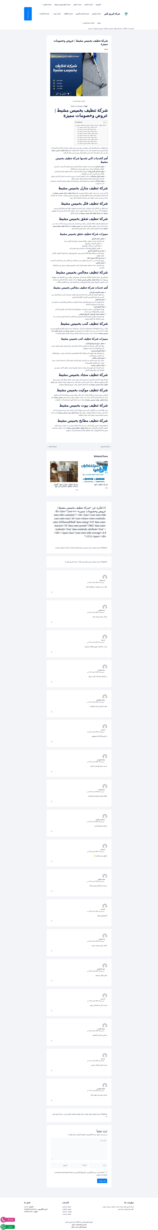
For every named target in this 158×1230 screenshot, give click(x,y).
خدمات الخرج (47, 4)
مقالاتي (125, 28)
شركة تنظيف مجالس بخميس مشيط (89, 133)
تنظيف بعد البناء (67, 1211)
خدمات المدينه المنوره (82, 13)
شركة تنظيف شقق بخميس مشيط (88, 131)
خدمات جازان (77, 4)
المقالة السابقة (105, 446)
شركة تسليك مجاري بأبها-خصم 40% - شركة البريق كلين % (82, 562)
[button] (42, 4)
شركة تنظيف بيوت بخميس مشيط (88, 141)
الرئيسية (98, 4)
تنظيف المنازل (66, 1207)
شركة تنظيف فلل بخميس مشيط (88, 129)
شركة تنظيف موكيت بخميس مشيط (89, 139)
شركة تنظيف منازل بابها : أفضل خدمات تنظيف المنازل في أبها (66, 486)
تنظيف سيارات (66, 1214)
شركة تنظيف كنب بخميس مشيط (88, 135)
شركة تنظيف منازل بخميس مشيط (88, 127)
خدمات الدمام (88, 4)
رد (51, 592)
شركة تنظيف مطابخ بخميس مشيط (88, 143)
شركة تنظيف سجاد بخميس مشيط (88, 137)
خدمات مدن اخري (88, 23)
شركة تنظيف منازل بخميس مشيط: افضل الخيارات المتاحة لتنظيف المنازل (77, 548)
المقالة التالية (52, 446)
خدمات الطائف (68, 13)
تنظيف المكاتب (66, 1209)
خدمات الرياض (96, 13)
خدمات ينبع (57, 13)
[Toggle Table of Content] (104, 122)
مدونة (99, 23)
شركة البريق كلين (112, 14)
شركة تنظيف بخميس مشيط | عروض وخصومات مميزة (91, 125)
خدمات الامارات (44, 13)
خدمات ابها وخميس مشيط (62, 4)
